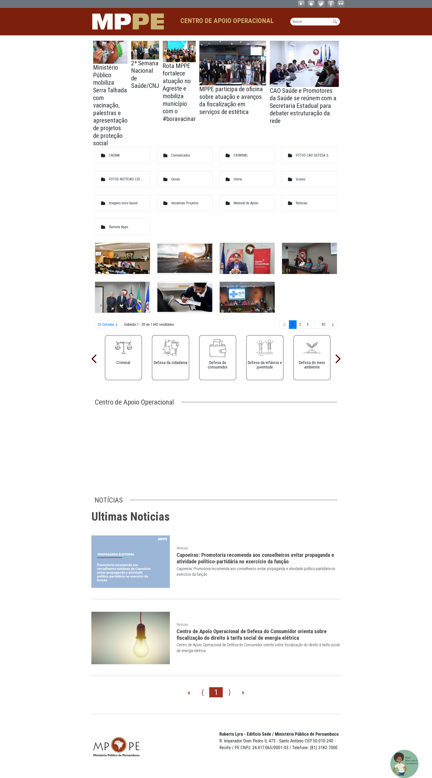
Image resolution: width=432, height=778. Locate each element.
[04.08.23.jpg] (122, 297)
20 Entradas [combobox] (109, 325)
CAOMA (114, 155)
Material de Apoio (246, 203)
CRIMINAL (241, 155)
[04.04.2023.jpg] (309, 258)
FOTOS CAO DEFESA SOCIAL (313, 155)
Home (238, 179)
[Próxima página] (333, 324)
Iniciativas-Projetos (184, 203)
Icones (300, 179)
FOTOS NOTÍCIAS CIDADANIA (126, 179)
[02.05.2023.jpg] (122, 258)
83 (325, 325)
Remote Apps (118, 227)
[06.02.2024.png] (185, 297)
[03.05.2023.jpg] (247, 258)
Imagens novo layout (123, 203)
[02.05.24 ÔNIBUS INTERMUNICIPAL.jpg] (185, 258)
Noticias (301, 203)
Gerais (175, 179)
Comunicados (180, 155)
